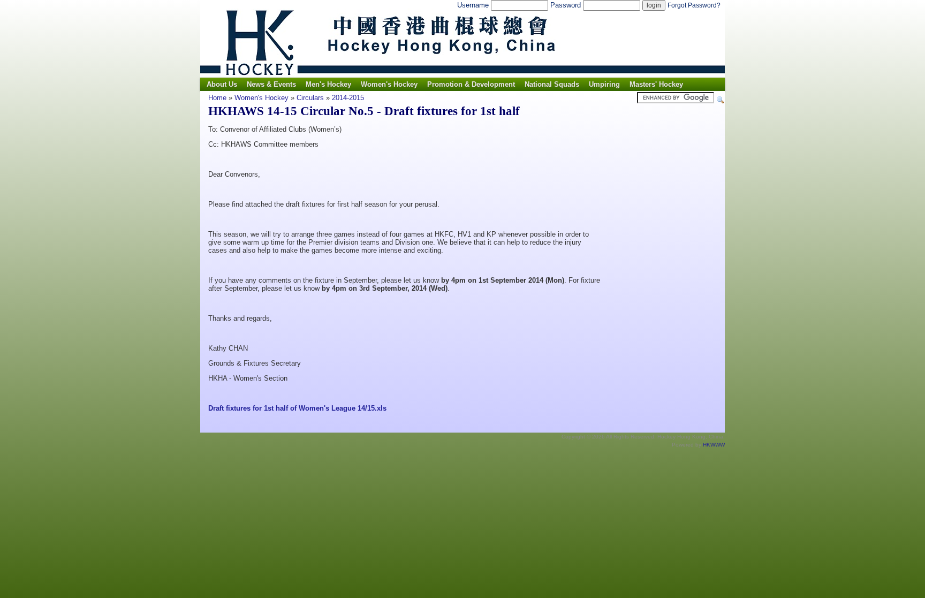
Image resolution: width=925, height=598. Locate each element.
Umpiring (604, 84)
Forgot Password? (694, 5)
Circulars (310, 98)
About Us (222, 84)
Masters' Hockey (656, 84)
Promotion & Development (471, 84)
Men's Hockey (328, 84)
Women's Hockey (389, 84)
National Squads (552, 84)
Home (217, 98)
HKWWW (714, 445)
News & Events (271, 84)
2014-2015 (348, 98)
